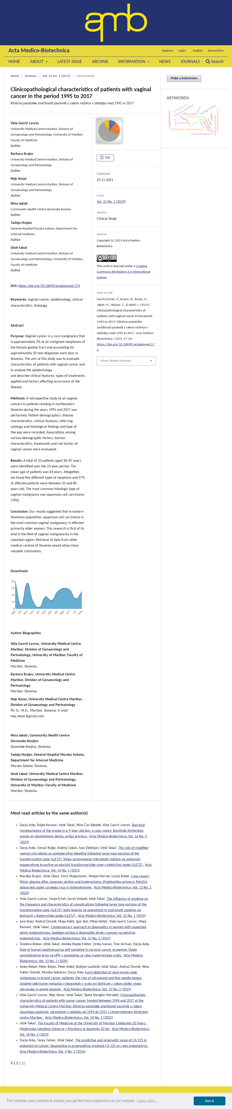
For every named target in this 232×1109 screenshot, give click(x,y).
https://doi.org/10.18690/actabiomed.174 (49, 286)
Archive (100, 62)
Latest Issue (70, 62)
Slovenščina (216, 51)
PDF (107, 158)
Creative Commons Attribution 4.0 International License (123, 272)
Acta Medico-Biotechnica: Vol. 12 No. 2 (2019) (77, 938)
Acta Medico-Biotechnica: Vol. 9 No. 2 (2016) (53, 1052)
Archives (30, 76)
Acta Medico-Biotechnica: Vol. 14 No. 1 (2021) (79, 1018)
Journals (190, 62)
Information (132, 62)
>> (23, 1063)
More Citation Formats (115, 361)
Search (217, 62)
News (165, 62)
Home (14, 62)
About (37, 62)
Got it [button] (209, 1101)
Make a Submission (184, 78)
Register (167, 51)
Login (182, 51)
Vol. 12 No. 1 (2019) (56, 76)
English (198, 51)
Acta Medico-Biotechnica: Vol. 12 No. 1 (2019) (112, 916)
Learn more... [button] (147, 1101)
